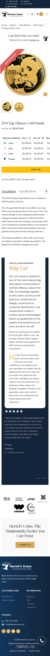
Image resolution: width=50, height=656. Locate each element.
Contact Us (25, 545)
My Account (7, 596)
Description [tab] (9, 191)
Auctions (30, 604)
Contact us (34, 40)
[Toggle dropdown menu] (46, 191)
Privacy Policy (34, 651)
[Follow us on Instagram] (8, 631)
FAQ (28, 600)
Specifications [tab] (27, 191)
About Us (31, 596)
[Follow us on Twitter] (18, 631)
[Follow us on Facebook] (4, 631)
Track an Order (8, 600)
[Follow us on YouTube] (13, 631)
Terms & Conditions (18, 651)
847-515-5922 (12, 6)
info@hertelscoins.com (15, 624)
